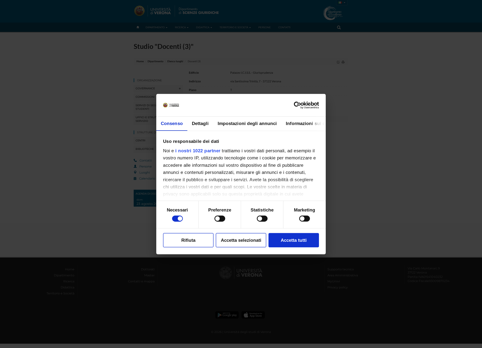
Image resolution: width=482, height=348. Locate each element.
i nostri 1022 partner (197, 150)
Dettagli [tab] (200, 123)
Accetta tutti (294, 240)
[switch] (219, 218)
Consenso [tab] (172, 123)
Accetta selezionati (241, 240)
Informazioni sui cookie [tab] (311, 123)
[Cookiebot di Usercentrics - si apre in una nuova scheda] (302, 105)
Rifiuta (188, 240)
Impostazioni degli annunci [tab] (247, 123)
